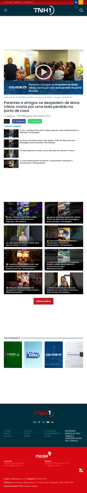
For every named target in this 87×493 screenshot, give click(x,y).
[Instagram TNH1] (35, 422)
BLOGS (27, 433)
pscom (8, 2)
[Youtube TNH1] (48, 422)
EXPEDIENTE (70, 431)
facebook (20, 121)
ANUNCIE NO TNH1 (72, 433)
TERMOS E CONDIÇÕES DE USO (73, 437)
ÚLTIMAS (7, 431)
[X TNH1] (44, 422)
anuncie (17, 2)
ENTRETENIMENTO (52, 433)
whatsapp (36, 121)
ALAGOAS (8, 436)
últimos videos (43, 301)
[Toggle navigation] (6, 10)
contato (28, 2)
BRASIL (27, 436)
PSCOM (48, 436)
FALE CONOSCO (71, 441)
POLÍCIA (27, 431)
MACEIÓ (7, 433)
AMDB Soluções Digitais (28, 486)
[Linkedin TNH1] (52, 422)
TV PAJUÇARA (50, 431)
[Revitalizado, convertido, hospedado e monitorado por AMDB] (81, 470)
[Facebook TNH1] (39, 422)
